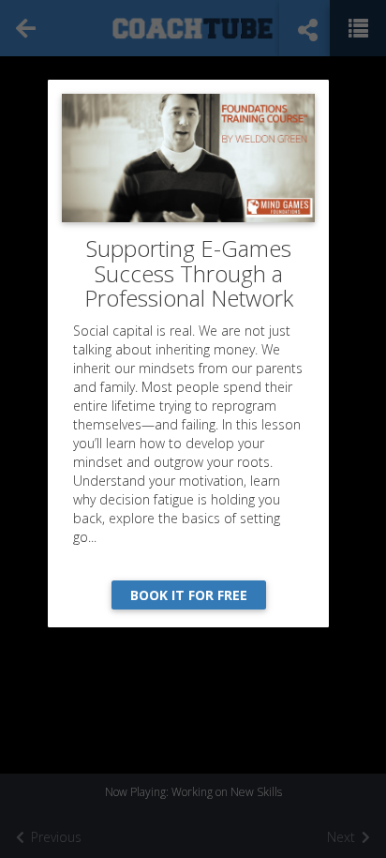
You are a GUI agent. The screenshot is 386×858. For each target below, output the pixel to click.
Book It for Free (188, 595)
